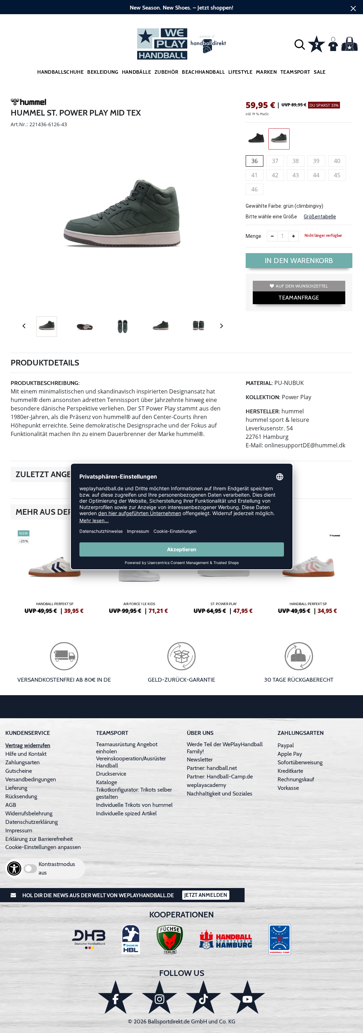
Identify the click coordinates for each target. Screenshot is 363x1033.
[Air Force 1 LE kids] (139, 571)
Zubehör (166, 72)
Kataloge (106, 782)
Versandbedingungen (30, 779)
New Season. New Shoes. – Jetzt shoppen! (181, 7)
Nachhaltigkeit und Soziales (219, 793)
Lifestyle (240, 72)
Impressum (18, 830)
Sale (319, 72)
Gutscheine (18, 770)
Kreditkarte (290, 770)
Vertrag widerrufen (27, 745)
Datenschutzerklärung (31, 822)
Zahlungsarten (22, 762)
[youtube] (247, 997)
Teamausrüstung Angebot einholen (126, 748)
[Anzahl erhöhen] (293, 236)
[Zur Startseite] (181, 44)
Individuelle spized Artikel (126, 813)
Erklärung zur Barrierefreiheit (39, 839)
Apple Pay (290, 753)
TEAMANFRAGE (299, 297)
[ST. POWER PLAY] (223, 571)
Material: (259, 383)
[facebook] (115, 997)
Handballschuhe (60, 72)
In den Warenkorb (299, 260)
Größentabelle (320, 216)
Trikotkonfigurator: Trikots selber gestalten (134, 793)
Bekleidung (102, 72)
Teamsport (295, 72)
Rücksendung (21, 796)
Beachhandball (203, 72)
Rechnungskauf (296, 779)
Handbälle (136, 72)
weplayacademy (206, 785)
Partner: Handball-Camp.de (220, 776)
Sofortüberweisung (300, 762)
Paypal (286, 745)
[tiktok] (203, 997)
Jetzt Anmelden (205, 895)
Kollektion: (263, 397)
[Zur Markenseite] (28, 103)
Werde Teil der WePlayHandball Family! (225, 748)
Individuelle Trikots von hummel (134, 805)
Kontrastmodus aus (57, 868)
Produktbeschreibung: (45, 383)
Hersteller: (263, 411)
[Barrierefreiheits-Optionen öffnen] (14, 868)
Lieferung (16, 787)
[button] (300, 44)
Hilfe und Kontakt (25, 753)
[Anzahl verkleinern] (272, 236)
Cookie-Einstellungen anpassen (43, 847)
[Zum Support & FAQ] (316, 43)
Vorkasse (288, 787)
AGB (10, 805)
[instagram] (159, 997)
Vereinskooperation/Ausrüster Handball (131, 762)
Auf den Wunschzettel (302, 286)
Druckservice (111, 773)
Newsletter (200, 759)
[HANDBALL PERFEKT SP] (54, 571)
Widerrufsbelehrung (28, 813)
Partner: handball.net (212, 768)
